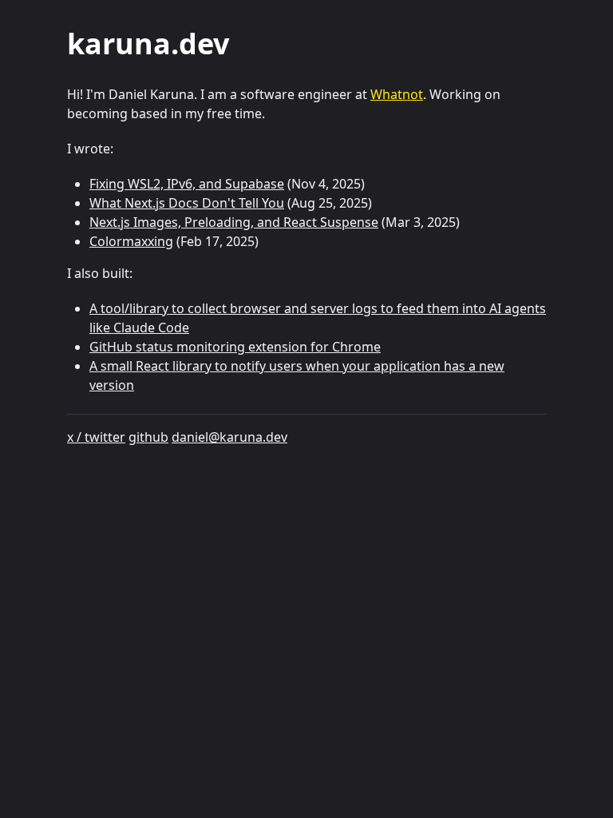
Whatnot (396, 94)
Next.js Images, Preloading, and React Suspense (233, 222)
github (148, 437)
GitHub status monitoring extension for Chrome (235, 346)
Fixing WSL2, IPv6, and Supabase (186, 184)
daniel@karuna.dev (229, 437)
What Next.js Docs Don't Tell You (186, 203)
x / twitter (96, 437)
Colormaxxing (131, 241)
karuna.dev (148, 43)
